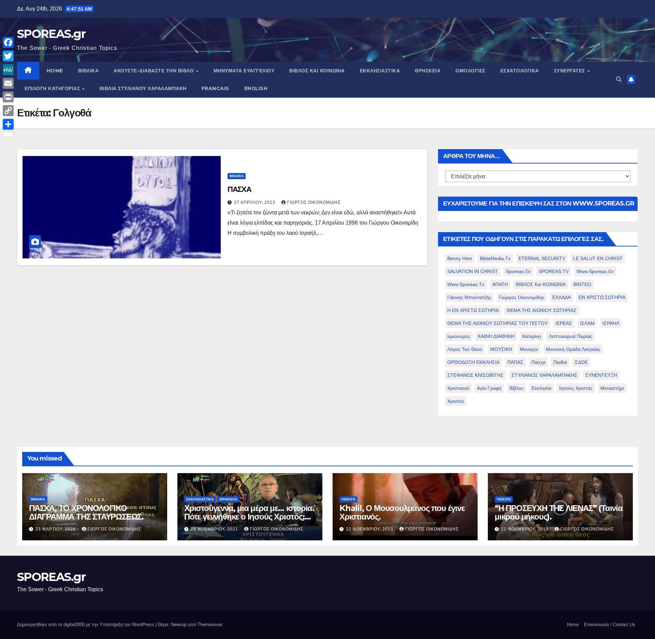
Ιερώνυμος (458, 336)
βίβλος (516, 388)
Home (573, 624)
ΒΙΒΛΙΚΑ (88, 71)
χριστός (455, 401)
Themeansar (210, 624)
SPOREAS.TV (554, 271)
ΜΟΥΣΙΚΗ (501, 349)
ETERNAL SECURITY (542, 258)
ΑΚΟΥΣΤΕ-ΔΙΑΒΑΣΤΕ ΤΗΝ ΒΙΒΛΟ (154, 71)
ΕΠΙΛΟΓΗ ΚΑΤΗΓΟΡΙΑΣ (53, 88)
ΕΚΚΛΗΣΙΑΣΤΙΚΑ (380, 71)
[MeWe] (8, 69)
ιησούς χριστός (576, 388)
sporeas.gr (518, 271)
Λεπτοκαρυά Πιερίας (570, 336)
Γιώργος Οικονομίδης (313, 202)
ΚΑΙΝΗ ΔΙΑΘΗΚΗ (496, 336)
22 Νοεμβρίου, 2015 (370, 529)
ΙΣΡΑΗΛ (610, 323)
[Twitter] (8, 56)
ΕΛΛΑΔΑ (561, 297)
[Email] (8, 83)
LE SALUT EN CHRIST (598, 258)
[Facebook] (8, 42)
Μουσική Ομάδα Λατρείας (573, 349)
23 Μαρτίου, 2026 (56, 529)
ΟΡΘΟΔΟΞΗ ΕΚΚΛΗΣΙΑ (473, 362)
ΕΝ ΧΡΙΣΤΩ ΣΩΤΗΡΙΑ (602, 297)
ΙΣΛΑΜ (587, 323)
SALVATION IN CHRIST (472, 271)
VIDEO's (348, 499)
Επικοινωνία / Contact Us (609, 624)
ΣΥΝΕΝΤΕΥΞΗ (601, 375)
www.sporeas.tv (465, 284)
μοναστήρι (612, 388)
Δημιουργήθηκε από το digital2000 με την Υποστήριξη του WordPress (86, 624)
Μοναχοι (529, 349)
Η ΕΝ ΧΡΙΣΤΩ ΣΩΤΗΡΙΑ (473, 310)
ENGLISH (256, 88)
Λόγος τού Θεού (464, 349)
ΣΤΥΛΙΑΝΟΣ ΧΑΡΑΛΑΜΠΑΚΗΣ (544, 375)
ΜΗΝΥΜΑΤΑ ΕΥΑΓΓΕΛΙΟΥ (244, 71)
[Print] (8, 97)
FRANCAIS (215, 88)
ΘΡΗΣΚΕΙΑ (427, 71)
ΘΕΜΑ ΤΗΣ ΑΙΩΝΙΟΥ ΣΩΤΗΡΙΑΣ (542, 310)
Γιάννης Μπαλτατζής (469, 297)
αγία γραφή (489, 388)
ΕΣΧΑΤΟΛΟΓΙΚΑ (519, 71)
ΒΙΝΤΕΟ (582, 284)
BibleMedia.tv (495, 258)
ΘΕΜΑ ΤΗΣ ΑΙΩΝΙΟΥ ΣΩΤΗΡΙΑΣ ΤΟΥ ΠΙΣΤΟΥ (497, 323)
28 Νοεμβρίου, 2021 (215, 529)
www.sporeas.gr (595, 271)
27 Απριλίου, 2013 (255, 202)
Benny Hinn (459, 258)
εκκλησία (541, 388)
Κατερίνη (531, 336)
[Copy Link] (8, 110)
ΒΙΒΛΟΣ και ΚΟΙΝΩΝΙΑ (317, 71)
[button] (619, 79)
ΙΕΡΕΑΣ (563, 323)
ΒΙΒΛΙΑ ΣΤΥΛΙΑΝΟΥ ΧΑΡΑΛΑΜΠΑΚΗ (143, 88)
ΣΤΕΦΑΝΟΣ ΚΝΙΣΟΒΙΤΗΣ (475, 375)
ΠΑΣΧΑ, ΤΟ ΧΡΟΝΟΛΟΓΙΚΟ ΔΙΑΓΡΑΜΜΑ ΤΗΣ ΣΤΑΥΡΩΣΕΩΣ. (86, 512)
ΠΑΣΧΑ (240, 189)
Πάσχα (538, 362)
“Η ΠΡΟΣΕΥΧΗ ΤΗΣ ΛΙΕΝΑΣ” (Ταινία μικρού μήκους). (559, 512)
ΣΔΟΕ (581, 362)
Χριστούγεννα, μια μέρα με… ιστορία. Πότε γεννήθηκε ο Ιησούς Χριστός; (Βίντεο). (249, 516)
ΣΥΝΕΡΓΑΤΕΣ (570, 71)
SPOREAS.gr (51, 34)
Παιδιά (560, 362)
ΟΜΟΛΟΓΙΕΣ (470, 71)
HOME (55, 71)
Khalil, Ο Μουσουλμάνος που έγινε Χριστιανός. (402, 512)
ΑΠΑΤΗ (500, 284)
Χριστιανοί (458, 388)
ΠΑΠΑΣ (515, 362)
